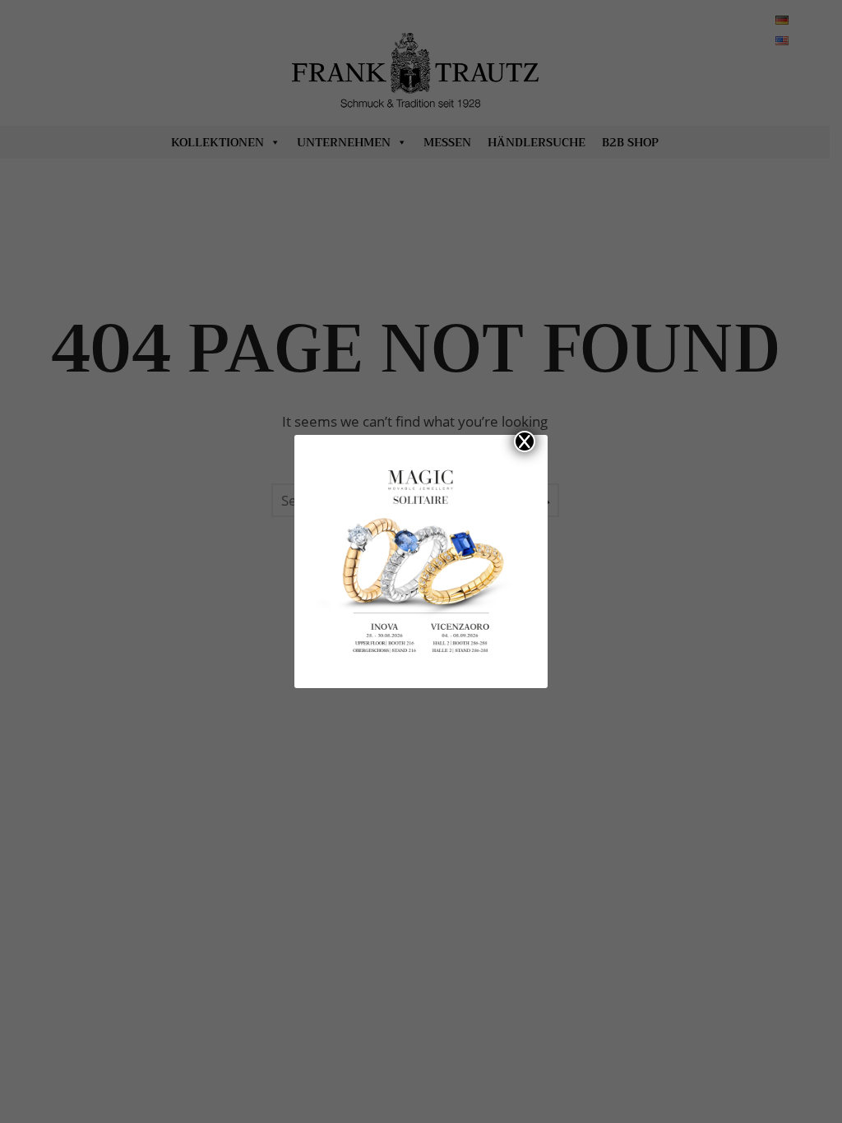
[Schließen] (524, 441)
